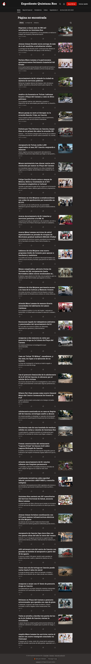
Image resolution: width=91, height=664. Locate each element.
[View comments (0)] (31, 39)
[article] (45, 33)
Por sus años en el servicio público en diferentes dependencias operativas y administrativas (33, 327)
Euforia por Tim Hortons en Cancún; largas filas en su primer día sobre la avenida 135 (36, 130)
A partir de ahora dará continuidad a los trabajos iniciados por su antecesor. (36, 401)
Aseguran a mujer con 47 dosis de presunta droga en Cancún (36, 585)
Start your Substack (41, 659)
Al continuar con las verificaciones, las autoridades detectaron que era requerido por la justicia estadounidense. (36, 205)
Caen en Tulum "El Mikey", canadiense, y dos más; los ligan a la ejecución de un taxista (35, 358)
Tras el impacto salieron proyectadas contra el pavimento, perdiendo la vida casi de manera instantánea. (36, 118)
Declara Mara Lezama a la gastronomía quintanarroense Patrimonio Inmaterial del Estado (36, 62)
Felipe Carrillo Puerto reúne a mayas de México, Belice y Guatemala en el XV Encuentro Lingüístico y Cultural (35, 181)
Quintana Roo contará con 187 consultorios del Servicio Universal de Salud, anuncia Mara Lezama (36, 498)
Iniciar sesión (83, 4)
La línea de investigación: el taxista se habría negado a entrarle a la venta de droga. (35, 364)
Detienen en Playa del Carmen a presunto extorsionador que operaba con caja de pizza (36, 601)
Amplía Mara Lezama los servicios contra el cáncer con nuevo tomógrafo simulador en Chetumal (36, 636)
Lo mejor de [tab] (28, 23)
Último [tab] (22, 23)
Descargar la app (52, 659)
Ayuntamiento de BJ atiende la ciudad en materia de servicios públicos (35, 79)
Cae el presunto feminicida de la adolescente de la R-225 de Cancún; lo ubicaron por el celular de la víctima (37, 377)
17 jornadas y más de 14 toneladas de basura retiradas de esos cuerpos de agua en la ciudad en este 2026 (36, 467)
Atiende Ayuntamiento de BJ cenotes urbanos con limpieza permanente (34, 463)
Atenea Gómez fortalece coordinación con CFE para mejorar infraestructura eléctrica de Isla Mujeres (36, 517)
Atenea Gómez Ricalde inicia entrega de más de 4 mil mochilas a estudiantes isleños (37, 45)
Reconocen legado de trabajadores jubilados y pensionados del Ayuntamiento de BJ (36, 323)
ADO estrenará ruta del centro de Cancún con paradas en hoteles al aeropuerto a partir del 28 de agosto (37, 551)
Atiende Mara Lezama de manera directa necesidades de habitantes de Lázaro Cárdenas (35, 305)
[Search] (60, 4)
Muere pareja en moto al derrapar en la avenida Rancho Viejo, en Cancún (34, 114)
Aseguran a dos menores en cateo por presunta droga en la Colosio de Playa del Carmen (35, 340)
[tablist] (29, 23)
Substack (38, 662)
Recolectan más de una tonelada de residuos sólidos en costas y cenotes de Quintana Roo (37, 428)
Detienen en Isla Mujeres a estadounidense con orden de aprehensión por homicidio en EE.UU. (36, 200)
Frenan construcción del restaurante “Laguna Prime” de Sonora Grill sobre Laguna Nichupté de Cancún (33, 445)
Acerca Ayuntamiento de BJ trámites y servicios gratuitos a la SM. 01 (34, 217)
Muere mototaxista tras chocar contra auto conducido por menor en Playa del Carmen (36, 164)
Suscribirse (71, 4)
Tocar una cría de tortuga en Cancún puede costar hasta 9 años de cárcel (36, 568)
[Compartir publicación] (64, 4)
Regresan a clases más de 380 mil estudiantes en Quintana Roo (32, 29)
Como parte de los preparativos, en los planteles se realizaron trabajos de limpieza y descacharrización (37, 33)
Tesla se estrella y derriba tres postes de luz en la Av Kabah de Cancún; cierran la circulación (36, 618)
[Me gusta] (19, 39)
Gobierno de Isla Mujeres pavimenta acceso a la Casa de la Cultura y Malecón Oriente (36, 288)
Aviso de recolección (60, 655)
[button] (19, 10)
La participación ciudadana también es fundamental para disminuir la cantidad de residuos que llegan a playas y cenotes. (35, 433)
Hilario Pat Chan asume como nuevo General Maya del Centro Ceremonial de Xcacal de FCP (37, 395)
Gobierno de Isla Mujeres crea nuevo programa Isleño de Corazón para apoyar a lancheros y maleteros (36, 252)
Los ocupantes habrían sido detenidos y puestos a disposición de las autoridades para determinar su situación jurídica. (36, 102)
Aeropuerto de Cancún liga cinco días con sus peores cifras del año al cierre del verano (37, 534)
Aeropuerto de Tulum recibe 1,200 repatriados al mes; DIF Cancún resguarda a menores (36, 147)
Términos (51, 655)
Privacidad (46, 655)
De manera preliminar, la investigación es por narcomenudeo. (32, 346)
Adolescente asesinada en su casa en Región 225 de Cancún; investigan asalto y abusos (37, 412)
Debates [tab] (36, 23)
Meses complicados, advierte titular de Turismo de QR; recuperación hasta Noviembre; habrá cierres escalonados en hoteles (35, 271)
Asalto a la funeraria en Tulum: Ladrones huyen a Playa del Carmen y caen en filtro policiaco (36, 96)
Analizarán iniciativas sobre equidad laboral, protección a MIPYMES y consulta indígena (36, 480)
